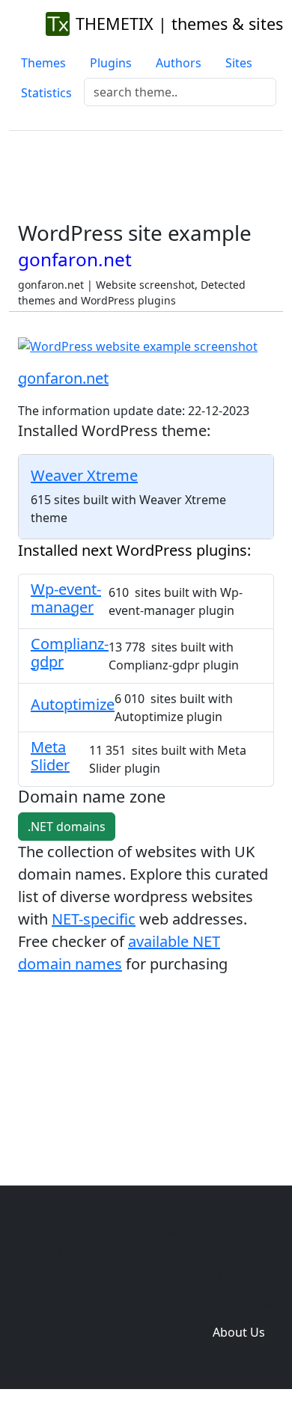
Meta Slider (50, 756)
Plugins (111, 63)
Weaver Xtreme (84, 475)
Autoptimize (73, 704)
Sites (238, 63)
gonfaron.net (63, 378)
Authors (178, 63)
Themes (43, 63)
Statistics (46, 93)
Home (110, 1272)
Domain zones (236, 1302)
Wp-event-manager (66, 598)
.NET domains (67, 826)
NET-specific (94, 919)
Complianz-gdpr (70, 653)
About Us (239, 1332)
